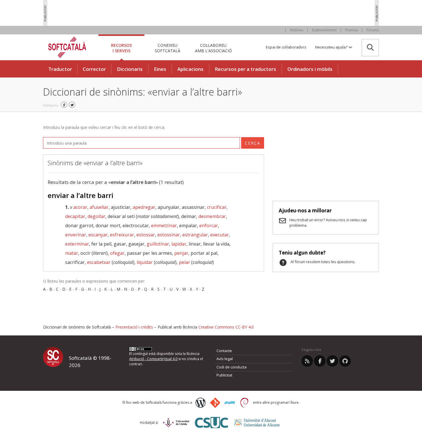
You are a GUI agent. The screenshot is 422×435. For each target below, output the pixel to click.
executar (219, 235)
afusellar (99, 207)
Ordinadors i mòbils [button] (309, 69)
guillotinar (158, 244)
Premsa (351, 30)
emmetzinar (164, 225)
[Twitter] (332, 361)
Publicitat (224, 375)
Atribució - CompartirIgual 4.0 (153, 358)
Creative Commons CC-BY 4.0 (226, 327)
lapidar (178, 244)
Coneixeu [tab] (167, 47)
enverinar (75, 235)
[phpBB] (230, 403)
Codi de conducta (231, 367)
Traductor (60, 69)
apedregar (144, 207)
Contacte (224, 350)
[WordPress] (200, 403)
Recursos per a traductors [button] (245, 69)
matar (71, 253)
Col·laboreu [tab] (213, 47)
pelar (184, 262)
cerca (252, 143)
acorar (80, 207)
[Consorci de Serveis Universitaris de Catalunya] (211, 422)
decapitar (75, 216)
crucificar (217, 207)
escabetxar (99, 262)
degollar (96, 216)
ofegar (117, 253)
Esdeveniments (324, 30)
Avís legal (224, 358)
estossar (145, 235)
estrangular (195, 235)
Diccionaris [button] (130, 69)
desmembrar (212, 216)
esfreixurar (122, 235)
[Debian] (244, 403)
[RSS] (307, 361)
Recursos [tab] (121, 47)
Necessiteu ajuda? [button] (331, 47)
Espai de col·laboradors (286, 47)
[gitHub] (345, 361)
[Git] (215, 403)
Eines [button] (160, 69)
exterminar (77, 244)
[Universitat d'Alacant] (257, 422)
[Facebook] (320, 361)
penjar (181, 253)
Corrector (94, 69)
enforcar (208, 225)
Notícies (296, 30)
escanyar (98, 235)
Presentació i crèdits (134, 327)
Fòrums (373, 30)
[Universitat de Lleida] (176, 422)
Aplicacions (190, 69)
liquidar (145, 262)
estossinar (168, 235)
